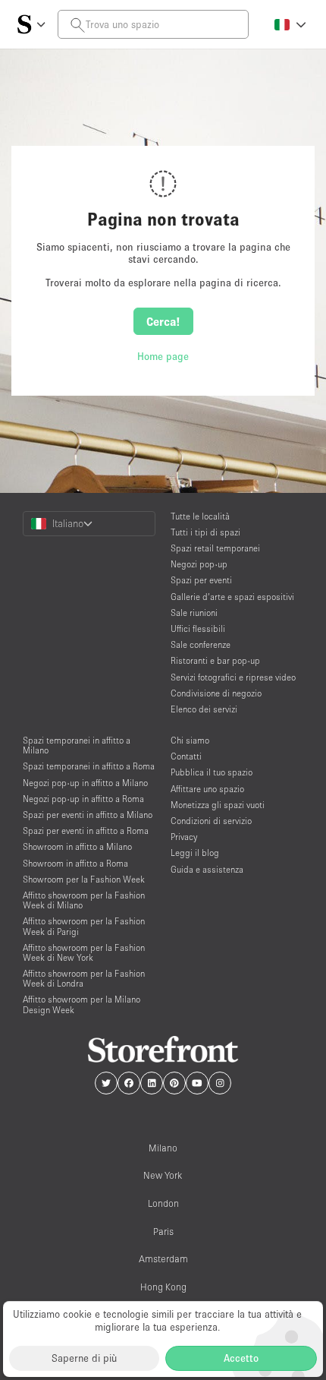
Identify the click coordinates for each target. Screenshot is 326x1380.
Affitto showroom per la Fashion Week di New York (84, 952)
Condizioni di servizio (211, 821)
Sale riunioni (194, 612)
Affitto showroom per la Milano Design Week (81, 1004)
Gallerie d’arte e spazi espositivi (232, 597)
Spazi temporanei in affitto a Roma (89, 766)
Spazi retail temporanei (215, 548)
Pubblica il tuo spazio (211, 772)
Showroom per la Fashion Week (84, 879)
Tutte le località (200, 516)
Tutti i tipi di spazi (205, 532)
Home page (163, 356)
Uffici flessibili (198, 628)
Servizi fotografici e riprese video (233, 677)
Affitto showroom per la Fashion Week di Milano (84, 900)
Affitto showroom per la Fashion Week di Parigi (84, 926)
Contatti (186, 756)
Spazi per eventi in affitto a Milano (87, 814)
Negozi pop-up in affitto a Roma (83, 799)
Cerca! (163, 321)
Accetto (241, 1358)
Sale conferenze (200, 644)
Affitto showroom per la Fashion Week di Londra (84, 978)
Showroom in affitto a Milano (77, 846)
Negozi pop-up (199, 564)
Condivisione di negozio (216, 693)
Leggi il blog (195, 852)
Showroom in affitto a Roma (75, 863)
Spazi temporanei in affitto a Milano (76, 745)
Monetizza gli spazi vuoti (218, 805)
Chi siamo (190, 740)
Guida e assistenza (207, 869)
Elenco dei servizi (204, 709)
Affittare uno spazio (207, 789)
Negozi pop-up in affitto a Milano (85, 783)
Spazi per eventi (201, 580)
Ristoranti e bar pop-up (215, 660)
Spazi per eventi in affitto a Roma (86, 830)
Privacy (184, 837)
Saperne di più (84, 1358)
